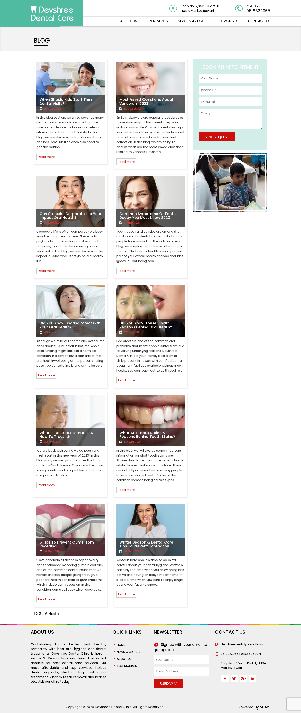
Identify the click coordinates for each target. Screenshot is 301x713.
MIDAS (265, 707)
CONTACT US (259, 21)
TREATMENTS (157, 21)
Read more (46, 157)
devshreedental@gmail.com (242, 644)
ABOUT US (128, 21)
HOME (121, 645)
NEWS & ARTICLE (191, 21)
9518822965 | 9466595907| (241, 654)
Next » (54, 613)
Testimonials (226, 21)
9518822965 (258, 11)
